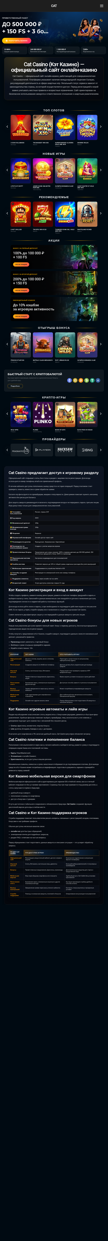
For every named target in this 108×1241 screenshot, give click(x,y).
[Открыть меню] (101, 6)
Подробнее (15, 386)
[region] (54, 131)
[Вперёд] (101, 126)
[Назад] (7, 126)
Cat (54, 6)
